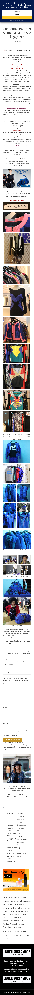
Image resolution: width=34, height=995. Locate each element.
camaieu (13, 901)
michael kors (22, 911)
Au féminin (15, 641)
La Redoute (7, 912)
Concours (14, 638)
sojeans (14, 927)
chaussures (25, 901)
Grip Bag (22, 641)
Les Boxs (20, 813)
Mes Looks (20, 820)
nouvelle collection (11, 921)
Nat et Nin (7, 918)
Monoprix (7, 914)
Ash (19, 897)
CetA (17, 901)
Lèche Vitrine (11, 853)
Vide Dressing (21, 853)
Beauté (9, 819)
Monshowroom (16, 914)
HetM (16, 908)
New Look (16, 917)
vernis (17, 936)
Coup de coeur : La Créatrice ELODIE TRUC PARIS (16, 662)
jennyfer (23, 908)
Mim (29, 911)
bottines (6, 901)
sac (4, 643)
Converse (9, 904)
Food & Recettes (12, 847)
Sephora (21, 924)
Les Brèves (20, 816)
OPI (21, 921)
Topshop (23, 931)
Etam (15, 904)
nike (23, 918)
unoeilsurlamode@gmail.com (17, 796)
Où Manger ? (21, 836)
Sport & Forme (22, 839)
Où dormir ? (21, 833)
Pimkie (6, 924)
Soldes (19, 927)
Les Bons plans (11, 861)
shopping (7, 927)
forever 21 (21, 904)
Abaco (11, 897)
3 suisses (5, 897)
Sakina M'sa (9, 643)
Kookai (28, 908)
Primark (13, 924)
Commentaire (8, 684)
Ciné (8, 822)
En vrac (9, 844)
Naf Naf (24, 914)
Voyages (19, 856)
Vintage (22, 935)
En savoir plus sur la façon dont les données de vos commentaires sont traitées (17, 747)
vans (12, 935)
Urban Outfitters (7, 935)
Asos (24, 897)
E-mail (5, 715)
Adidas (15, 897)
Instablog (10, 850)
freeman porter (7, 908)
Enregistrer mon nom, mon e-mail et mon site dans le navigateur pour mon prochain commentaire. (15, 733)
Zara (27, 935)
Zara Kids (6, 939)
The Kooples (15, 931)
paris (25, 921)
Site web (5, 723)
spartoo (7, 931)
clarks (4, 904)
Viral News (18, 992)
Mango (14, 911)
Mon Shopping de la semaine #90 (19, 652)
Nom (5, 708)
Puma (27, 641)
